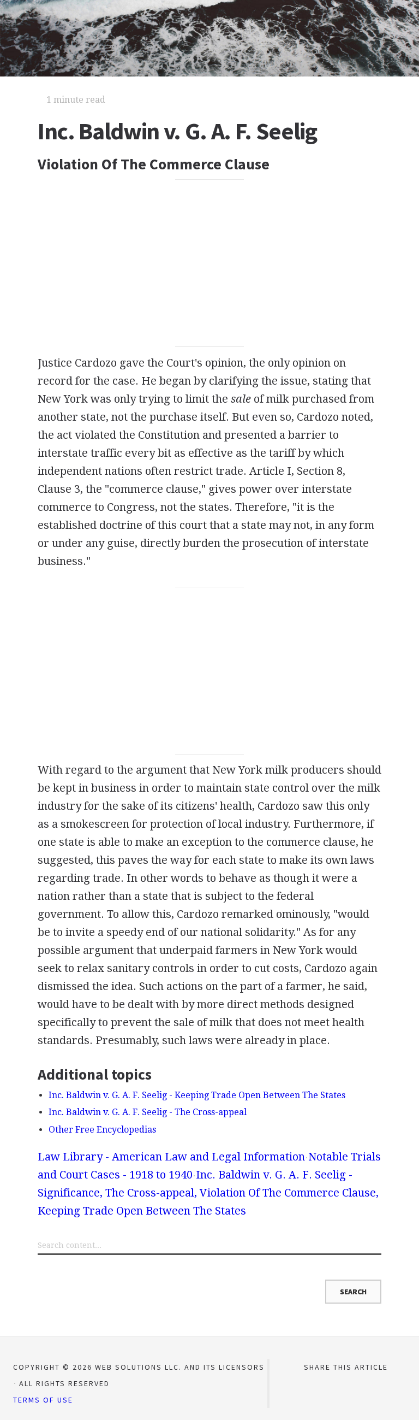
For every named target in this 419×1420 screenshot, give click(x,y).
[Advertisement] (209, 263)
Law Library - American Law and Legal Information (171, 1156)
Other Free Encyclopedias (102, 1129)
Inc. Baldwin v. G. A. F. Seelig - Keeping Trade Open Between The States (197, 1095)
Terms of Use (43, 1400)
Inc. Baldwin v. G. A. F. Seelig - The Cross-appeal (148, 1112)
